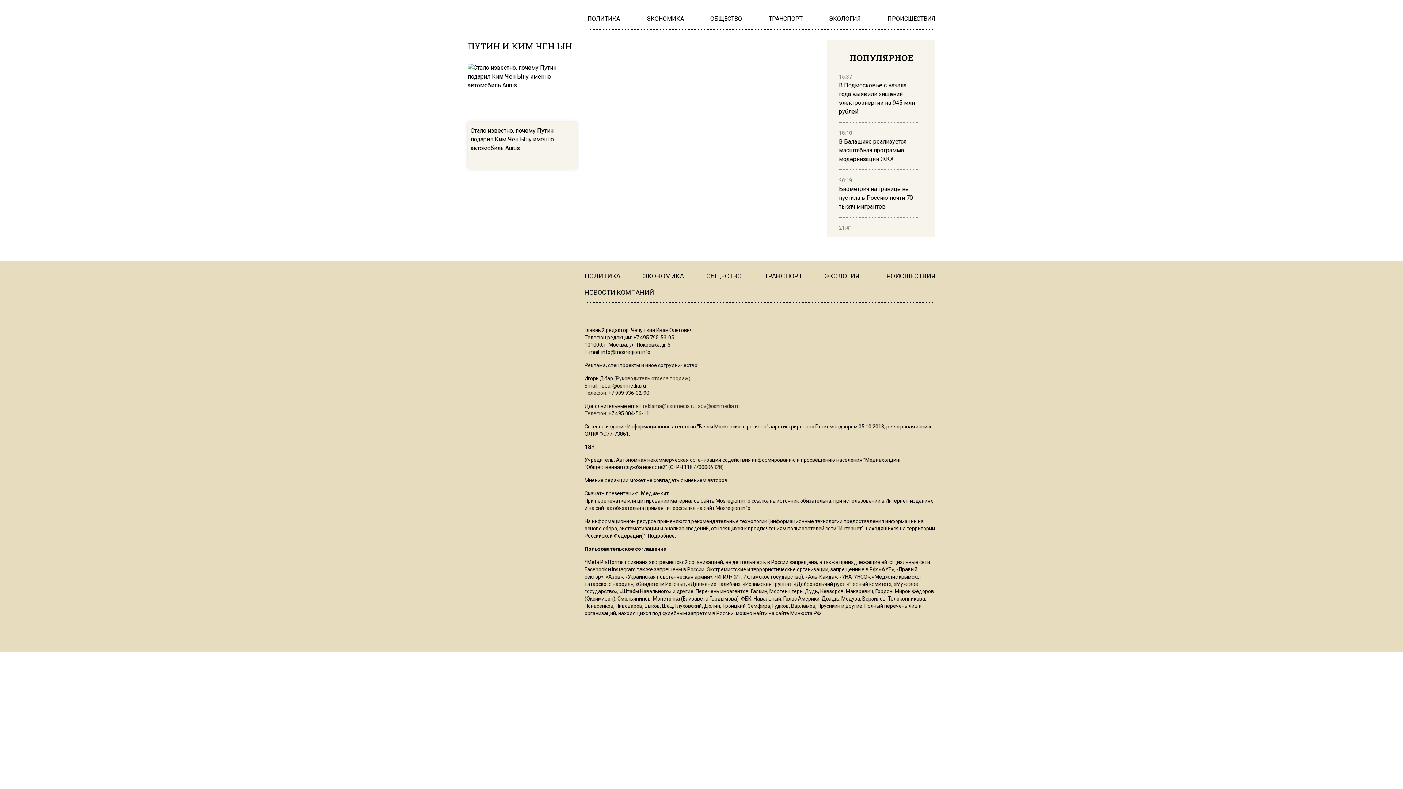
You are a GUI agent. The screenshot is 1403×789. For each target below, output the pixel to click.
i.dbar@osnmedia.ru (623, 386)
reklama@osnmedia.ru (669, 406)
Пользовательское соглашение (625, 549)
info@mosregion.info (625, 352)
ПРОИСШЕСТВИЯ (908, 276)
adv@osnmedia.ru (719, 406)
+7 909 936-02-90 (628, 393)
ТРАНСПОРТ (783, 276)
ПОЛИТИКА (602, 276)
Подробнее (661, 536)
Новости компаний (619, 292)
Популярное (881, 58)
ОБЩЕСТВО (724, 276)
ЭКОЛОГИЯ (842, 276)
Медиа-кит (655, 493)
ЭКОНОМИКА (663, 276)
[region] (878, 152)
